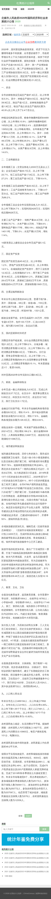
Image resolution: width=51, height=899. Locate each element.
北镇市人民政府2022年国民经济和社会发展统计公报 (27, 867)
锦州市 (17, 34)
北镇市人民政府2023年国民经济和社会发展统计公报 (27, 862)
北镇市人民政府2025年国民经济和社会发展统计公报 (27, 853)
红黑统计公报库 (25, 3)
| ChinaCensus (28, 893)
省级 (22, 8)
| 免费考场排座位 (40, 893)
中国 (15, 8)
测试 (8, 876)
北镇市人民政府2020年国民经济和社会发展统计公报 (24, 19)
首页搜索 (6, 8)
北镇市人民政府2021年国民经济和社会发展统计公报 (27, 871)
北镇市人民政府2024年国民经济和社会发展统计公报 (27, 858)
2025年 (31, 8)
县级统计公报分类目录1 (33, 25)
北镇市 (28, 816)
